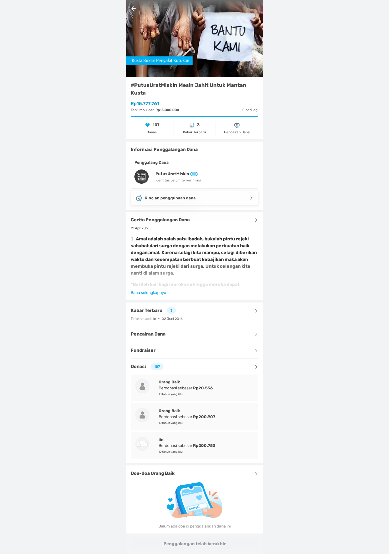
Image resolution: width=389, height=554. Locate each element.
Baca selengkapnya (148, 292)
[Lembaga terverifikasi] (193, 174)
